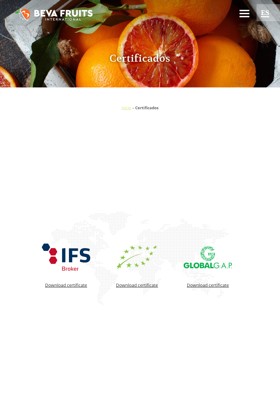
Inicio (126, 107)
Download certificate (66, 285)
